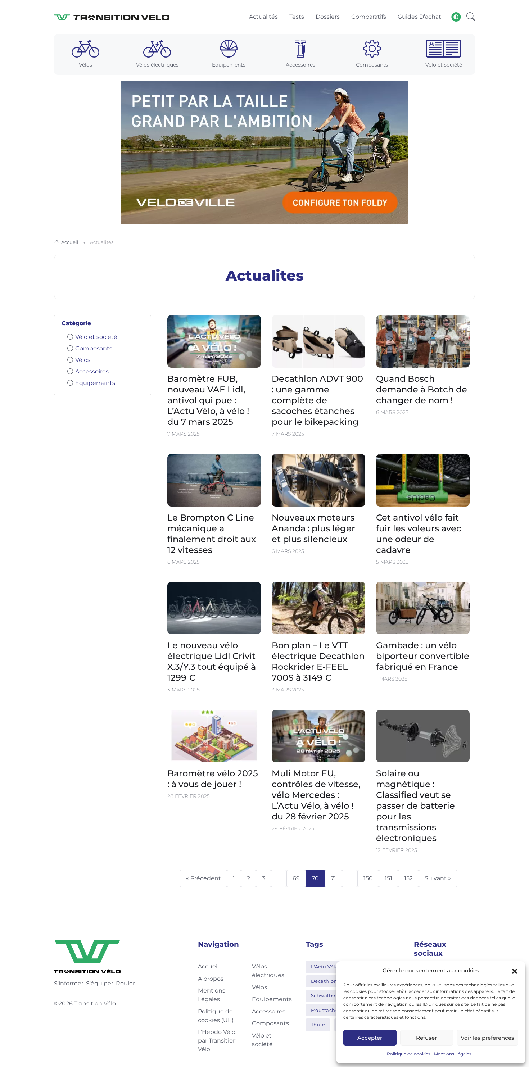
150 (368, 878)
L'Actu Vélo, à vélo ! (334, 967)
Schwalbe (323, 995)
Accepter (369, 1037)
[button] (514, 970)
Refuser (426, 1037)
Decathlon (324, 981)
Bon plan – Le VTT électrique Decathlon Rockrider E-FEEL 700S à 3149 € (318, 661)
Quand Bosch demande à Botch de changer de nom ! (421, 390)
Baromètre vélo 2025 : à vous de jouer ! (212, 778)
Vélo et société (96, 336)
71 (333, 878)
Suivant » (438, 878)
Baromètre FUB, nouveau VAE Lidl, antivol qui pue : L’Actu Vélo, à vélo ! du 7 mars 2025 (208, 400)
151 (388, 878)
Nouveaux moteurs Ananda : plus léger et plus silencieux (313, 528)
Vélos (82, 360)
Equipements (95, 383)
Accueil (69, 242)
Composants (93, 348)
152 (408, 878)
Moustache (325, 1010)
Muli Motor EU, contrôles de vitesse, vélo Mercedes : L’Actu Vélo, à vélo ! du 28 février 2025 (316, 795)
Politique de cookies (408, 1054)
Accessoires (92, 371)
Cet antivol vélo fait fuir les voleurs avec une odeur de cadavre (418, 533)
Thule (318, 1024)
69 (296, 878)
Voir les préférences (487, 1037)
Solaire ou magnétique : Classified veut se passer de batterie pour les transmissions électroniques (415, 805)
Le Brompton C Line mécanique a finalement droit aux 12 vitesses (211, 533)
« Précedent (203, 878)
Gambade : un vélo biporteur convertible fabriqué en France (422, 656)
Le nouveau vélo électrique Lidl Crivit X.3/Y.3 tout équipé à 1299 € (211, 661)
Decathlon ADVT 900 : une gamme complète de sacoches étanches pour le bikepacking (317, 400)
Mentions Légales (452, 1054)
